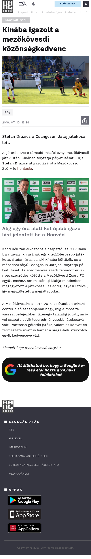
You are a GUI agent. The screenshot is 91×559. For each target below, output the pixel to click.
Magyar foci (16, 20)
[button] (85, 12)
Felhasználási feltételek (28, 456)
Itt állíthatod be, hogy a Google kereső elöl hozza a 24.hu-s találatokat (51, 370)
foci (37, 12)
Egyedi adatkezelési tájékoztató (34, 464)
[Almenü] (22, 4)
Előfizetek (68, 3)
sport (24, 12)
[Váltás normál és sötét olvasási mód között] (33, 4)
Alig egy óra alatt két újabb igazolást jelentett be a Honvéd (42, 231)
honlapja (24, 168)
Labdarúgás (53, 12)
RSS (11, 429)
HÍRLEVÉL (15, 438)
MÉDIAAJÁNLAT (19, 473)
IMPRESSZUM (18, 447)
